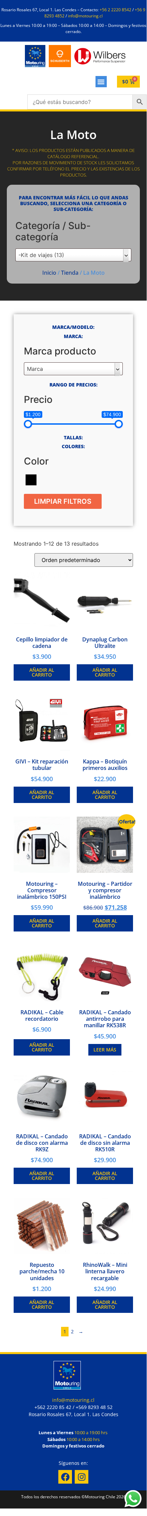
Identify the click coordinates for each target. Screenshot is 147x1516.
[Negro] (31, 479)
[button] (101, 81)
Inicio (49, 272)
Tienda (69, 272)
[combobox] (73, 254)
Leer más (104, 1049)
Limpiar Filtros (62, 501)
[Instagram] (81, 1477)
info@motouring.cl (85, 16)
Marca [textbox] (35, 368)
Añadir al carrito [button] (41, 672)
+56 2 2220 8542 (115, 10)
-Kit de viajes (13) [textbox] (41, 255)
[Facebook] (65, 1477)
